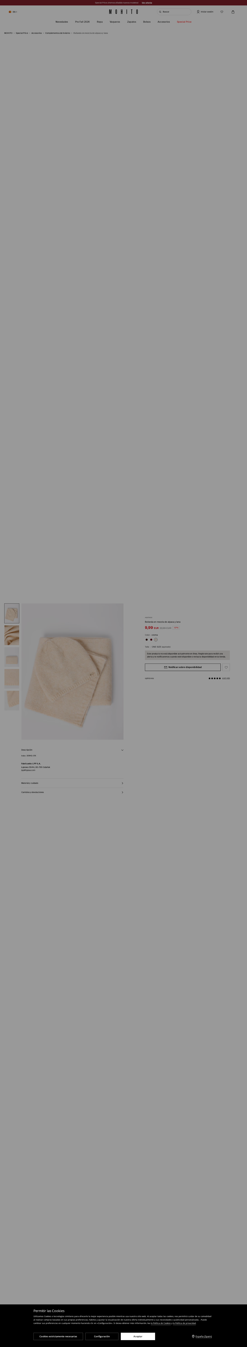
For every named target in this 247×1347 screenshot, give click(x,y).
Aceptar (138, 1336)
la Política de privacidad (184, 1323)
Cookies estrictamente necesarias (58, 1336)
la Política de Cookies (161, 1323)
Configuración (102, 1336)
